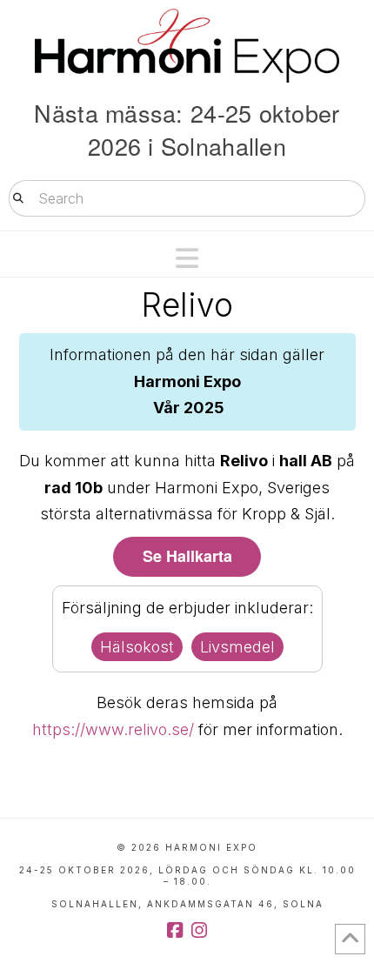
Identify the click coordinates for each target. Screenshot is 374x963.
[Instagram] (199, 930)
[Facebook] (175, 930)
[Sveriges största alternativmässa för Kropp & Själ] (187, 46)
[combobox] (187, 198)
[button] (187, 258)
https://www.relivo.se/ (113, 729)
